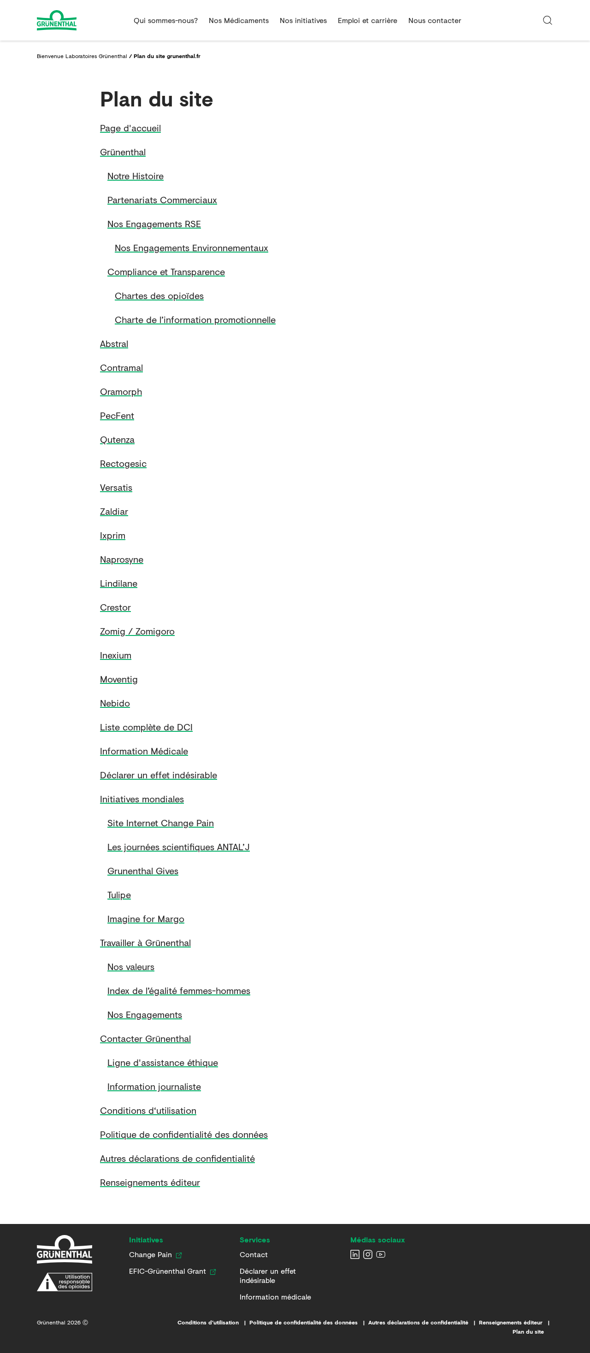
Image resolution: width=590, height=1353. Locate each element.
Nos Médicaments (239, 20)
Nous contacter (434, 20)
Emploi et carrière (367, 20)
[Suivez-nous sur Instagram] (367, 1254)
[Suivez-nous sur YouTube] (380, 1254)
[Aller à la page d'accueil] (81, 20)
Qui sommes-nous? (166, 20)
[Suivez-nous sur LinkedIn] (355, 1254)
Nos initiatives (303, 20)
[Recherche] (547, 20)
